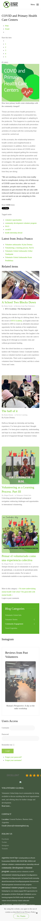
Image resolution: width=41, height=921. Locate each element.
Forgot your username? (13, 760)
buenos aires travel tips (19, 861)
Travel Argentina (11, 628)
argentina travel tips (10, 858)
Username (5, 728)
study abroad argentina (27, 897)
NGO (7, 226)
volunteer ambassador (23, 900)
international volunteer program (13, 888)
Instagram (5, 845)
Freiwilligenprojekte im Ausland (18, 878)
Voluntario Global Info (23, 495)
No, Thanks (21, 916)
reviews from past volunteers (21, 894)
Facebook (5, 839)
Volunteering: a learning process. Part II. (19, 248)
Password (5, 734)
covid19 (8, 229)
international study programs (23, 884)
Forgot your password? (13, 757)
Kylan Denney (8, 415)
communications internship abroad (26, 864)
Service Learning (21, 415)
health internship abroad (13, 233)
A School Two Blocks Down (19, 302)
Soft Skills (16, 897)
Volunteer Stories (11, 619)
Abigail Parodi (8, 495)
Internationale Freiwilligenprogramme (18, 881)
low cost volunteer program (16, 891)
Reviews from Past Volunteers (25, 306)
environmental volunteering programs (14, 875)
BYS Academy (16, 321)
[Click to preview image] (20, 82)
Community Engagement (14, 624)
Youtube (5, 849)
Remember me (7, 745)
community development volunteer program (21, 223)
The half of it (10, 411)
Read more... (6, 806)
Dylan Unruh (8, 306)
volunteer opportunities (13, 220)
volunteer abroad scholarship (10, 900)
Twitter (4, 842)
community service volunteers (19, 871)
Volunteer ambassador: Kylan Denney (18, 245)
